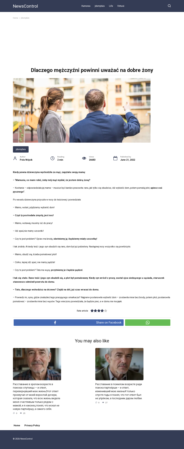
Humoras (85, 6)
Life (111, 6)
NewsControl (25, 6)
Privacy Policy (32, 425)
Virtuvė (120, 6)
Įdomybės (100, 6)
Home (17, 425)
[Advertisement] (92, 43)
